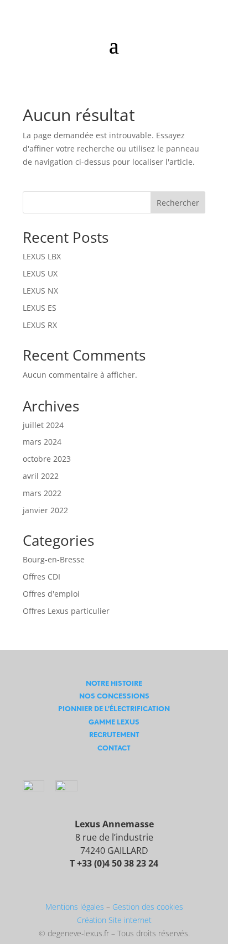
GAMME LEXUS (114, 722)
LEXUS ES (39, 308)
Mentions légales (74, 906)
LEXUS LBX (42, 256)
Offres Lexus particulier (66, 611)
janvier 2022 (45, 510)
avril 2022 (41, 476)
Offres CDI (41, 576)
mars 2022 (42, 493)
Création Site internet (114, 920)
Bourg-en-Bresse (54, 559)
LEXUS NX (40, 290)
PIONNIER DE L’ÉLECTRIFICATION (114, 709)
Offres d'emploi (51, 593)
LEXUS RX (40, 325)
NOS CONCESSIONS (114, 696)
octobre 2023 (47, 458)
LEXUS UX (40, 273)
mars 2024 (42, 441)
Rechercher (178, 202)
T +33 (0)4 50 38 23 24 (114, 863)
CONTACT (114, 748)
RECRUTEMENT (114, 735)
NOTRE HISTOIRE (114, 683)
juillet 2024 (43, 425)
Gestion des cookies (147, 906)
